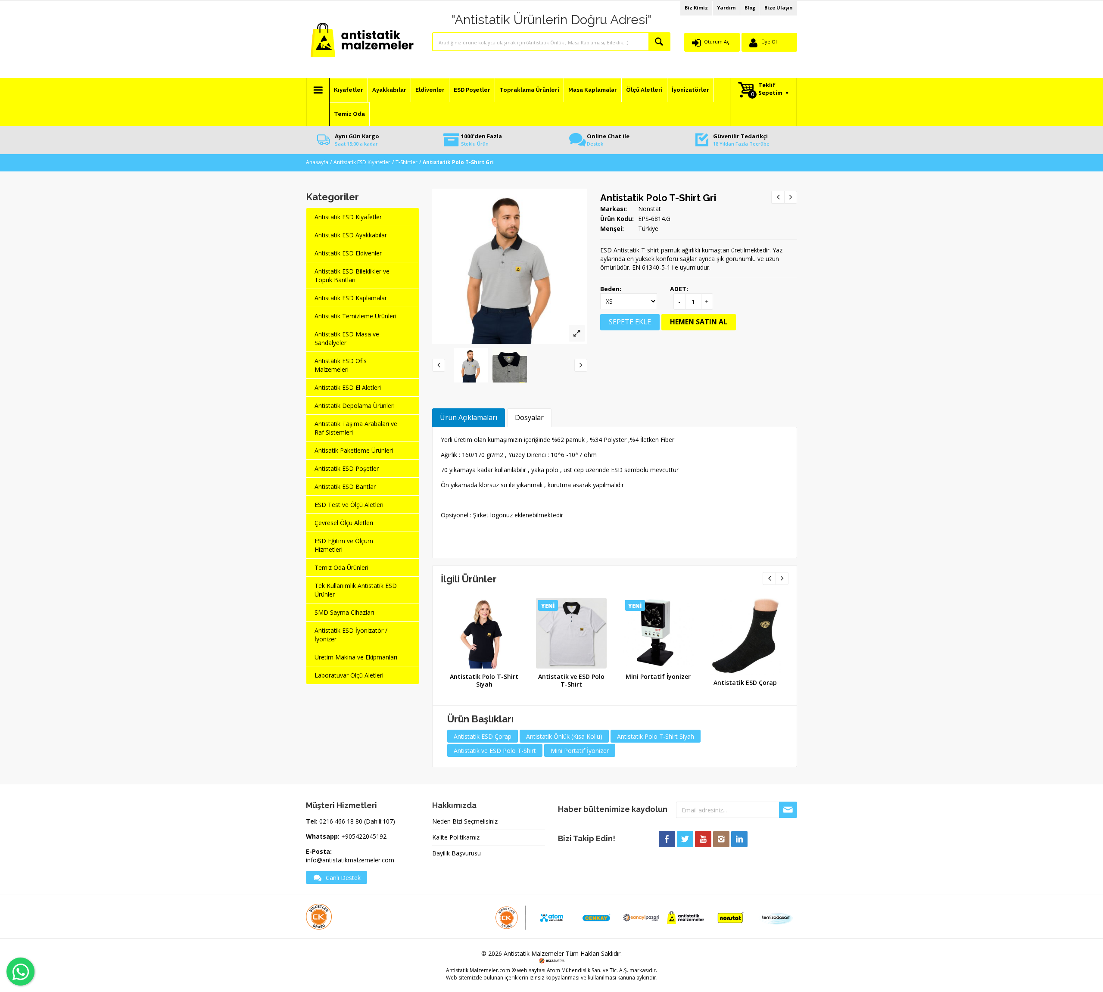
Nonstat (649, 209)
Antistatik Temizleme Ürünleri (355, 316)
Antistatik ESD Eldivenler (348, 253)
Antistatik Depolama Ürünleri (355, 405)
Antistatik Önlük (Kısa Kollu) (564, 736)
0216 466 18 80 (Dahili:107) (357, 821)
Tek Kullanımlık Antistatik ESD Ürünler (356, 590)
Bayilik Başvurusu (456, 853)
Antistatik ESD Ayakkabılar (351, 235)
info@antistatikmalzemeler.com (350, 860)
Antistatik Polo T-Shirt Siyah (484, 680)
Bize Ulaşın (778, 7)
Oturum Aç (716, 41)
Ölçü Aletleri (644, 90)
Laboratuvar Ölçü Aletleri (349, 675)
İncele (483, 630)
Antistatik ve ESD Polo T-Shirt (571, 680)
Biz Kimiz (696, 7)
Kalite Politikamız (456, 837)
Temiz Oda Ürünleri (341, 567)
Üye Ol (769, 41)
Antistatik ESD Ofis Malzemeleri (341, 365)
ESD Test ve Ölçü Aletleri (349, 505)
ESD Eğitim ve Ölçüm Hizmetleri (344, 545)
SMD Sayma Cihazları (344, 612)
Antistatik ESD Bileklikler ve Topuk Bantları (352, 275)
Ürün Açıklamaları (468, 417)
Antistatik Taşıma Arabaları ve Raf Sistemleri (356, 428)
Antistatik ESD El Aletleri (348, 387)
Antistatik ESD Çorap (745, 682)
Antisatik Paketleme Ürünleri (354, 450)
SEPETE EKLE (630, 322)
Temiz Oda (349, 114)
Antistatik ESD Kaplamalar (351, 298)
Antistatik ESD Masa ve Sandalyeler (347, 338)
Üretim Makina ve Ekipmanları (356, 657)
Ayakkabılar (389, 90)
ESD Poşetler (472, 90)
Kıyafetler (348, 90)
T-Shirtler (407, 162)
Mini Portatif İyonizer (658, 676)
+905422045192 (363, 836)
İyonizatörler (690, 90)
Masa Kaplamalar (592, 90)
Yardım (726, 7)
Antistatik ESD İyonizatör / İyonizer (351, 634)
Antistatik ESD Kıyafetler (361, 162)
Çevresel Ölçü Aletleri (344, 523)
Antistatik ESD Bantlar (345, 486)
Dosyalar (529, 417)
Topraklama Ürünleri (529, 90)
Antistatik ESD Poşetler (347, 468)
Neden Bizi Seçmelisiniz (465, 821)
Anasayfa (317, 162)
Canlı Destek (343, 878)
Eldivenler (430, 90)
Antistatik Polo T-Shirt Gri (658, 197)
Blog (750, 7)
